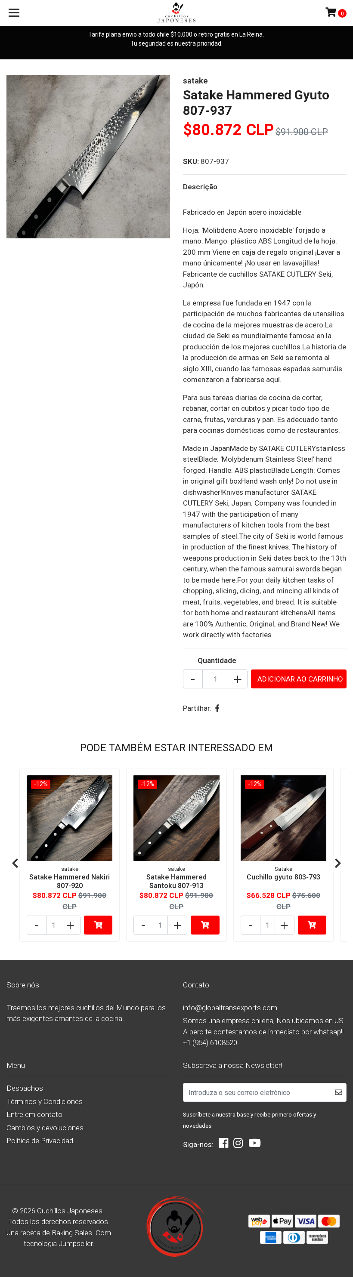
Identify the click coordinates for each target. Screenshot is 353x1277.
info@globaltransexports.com (230, 1007)
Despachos (24, 1088)
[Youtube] (255, 1145)
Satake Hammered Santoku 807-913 (176, 881)
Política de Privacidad (39, 1140)
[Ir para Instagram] (238, 1145)
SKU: (191, 161)
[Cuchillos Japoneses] (177, 13)
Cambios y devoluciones (45, 1127)
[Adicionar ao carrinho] (98, 925)
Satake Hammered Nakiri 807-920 (69, 881)
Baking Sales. (74, 1232)
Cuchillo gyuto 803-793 (283, 877)
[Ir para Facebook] (223, 1145)
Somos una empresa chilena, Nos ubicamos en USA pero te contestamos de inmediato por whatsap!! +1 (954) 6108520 (263, 1031)
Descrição (200, 186)
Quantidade (217, 660)
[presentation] (15, 864)
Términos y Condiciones (44, 1101)
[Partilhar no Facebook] (217, 708)
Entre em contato (34, 1114)
